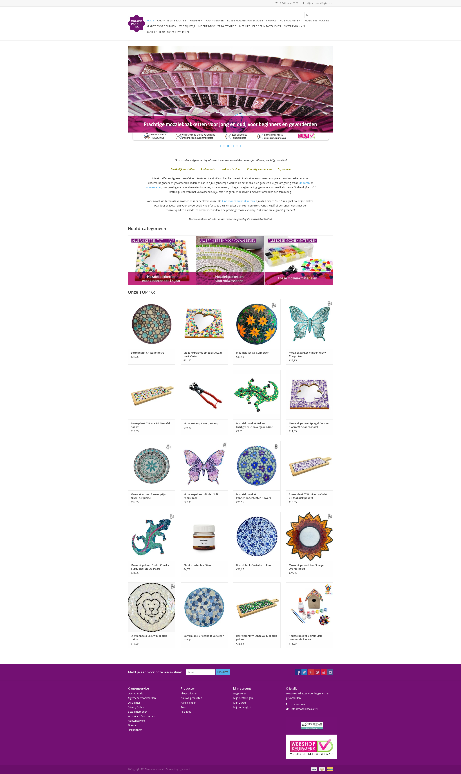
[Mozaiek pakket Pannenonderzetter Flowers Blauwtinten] (257, 465)
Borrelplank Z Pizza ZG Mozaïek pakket (151, 425)
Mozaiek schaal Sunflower (252, 352)
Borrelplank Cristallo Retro (147, 352)
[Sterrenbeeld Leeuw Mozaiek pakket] (151, 607)
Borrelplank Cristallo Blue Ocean (203, 636)
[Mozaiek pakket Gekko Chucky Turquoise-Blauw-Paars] (151, 536)
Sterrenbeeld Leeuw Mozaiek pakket (149, 637)
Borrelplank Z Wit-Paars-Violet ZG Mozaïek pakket (308, 496)
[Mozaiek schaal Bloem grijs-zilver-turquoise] (151, 465)
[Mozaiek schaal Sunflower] (257, 324)
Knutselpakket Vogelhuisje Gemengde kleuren (305, 637)
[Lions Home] (309, 726)
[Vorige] (135, 93)
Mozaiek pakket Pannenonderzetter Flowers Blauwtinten (253, 496)
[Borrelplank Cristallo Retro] (151, 324)
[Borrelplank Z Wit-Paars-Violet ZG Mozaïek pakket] (309, 465)
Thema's (271, 20)
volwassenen (154, 187)
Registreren (240, 693)
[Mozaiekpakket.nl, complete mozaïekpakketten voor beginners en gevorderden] (136, 23)
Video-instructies (317, 20)
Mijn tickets (240, 702)
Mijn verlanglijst (242, 707)
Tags (183, 707)
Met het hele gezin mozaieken (260, 26)
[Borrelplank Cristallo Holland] (257, 536)
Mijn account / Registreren (319, 3)
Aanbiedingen (188, 702)
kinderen (304, 183)
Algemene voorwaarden (142, 698)
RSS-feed (186, 711)
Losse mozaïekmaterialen (245, 20)
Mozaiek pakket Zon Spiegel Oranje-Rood (306, 566)
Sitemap (132, 725)
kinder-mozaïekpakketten (238, 201)
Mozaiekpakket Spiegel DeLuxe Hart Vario (202, 354)
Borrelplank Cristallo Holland (254, 565)
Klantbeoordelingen (161, 26)
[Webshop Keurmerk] (309, 747)
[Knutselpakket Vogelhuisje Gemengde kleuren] (309, 607)
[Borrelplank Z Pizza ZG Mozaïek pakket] (151, 394)
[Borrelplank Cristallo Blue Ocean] (204, 607)
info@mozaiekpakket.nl (304, 709)
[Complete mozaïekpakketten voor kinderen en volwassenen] (230, 93)
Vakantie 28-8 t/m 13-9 (172, 20)
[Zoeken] (306, 15)
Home (150, 20)
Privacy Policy (136, 707)
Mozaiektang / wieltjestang (200, 423)
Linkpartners (135, 730)
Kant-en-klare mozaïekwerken (167, 32)
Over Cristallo (136, 693)
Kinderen (196, 20)
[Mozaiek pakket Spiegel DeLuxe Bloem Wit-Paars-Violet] (309, 394)
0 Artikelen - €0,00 (289, 3)
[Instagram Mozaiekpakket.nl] (330, 672)
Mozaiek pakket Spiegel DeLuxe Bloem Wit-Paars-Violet (308, 425)
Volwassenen (214, 20)
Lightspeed (184, 769)
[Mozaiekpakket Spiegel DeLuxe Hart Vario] (204, 324)
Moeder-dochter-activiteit (217, 26)
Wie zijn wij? (187, 26)
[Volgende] (326, 93)
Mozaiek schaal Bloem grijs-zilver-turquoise (148, 496)
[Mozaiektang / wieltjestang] (204, 394)
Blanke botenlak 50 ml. (197, 565)
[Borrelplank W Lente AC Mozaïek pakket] (257, 607)
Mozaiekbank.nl (295, 26)
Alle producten (189, 693)
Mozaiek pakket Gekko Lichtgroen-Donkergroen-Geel (255, 425)
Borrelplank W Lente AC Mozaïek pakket (256, 637)
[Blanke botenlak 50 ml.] (204, 536)
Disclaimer (134, 702)
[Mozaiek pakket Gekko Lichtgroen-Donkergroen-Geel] (257, 394)
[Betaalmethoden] (314, 769)
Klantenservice (136, 720)
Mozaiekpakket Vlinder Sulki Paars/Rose (201, 496)
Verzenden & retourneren (142, 716)
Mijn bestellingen (243, 698)
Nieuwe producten (191, 698)
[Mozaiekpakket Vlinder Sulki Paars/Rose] (204, 465)
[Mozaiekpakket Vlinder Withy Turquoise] (309, 324)
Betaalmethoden (137, 711)
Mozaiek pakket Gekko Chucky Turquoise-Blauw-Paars (150, 566)
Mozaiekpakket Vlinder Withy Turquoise (307, 354)
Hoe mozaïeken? (290, 20)
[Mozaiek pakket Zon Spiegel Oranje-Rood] (309, 536)
